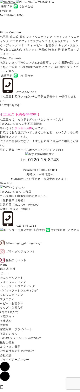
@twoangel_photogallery (23, 243)
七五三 (4, 36)
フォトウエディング (39, 36)
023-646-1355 (14, 15)
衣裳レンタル (8, 62)
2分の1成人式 (13, 49)
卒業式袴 (6, 320)
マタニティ (25, 45)
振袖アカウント (15, 260)
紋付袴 (56, 49)
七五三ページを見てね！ (48, 149)
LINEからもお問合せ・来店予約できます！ (41, 178)
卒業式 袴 (44, 49)
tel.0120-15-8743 (40, 159)
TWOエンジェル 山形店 (15, 191)
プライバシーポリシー (14, 359)
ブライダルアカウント (20, 251)
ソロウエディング (11, 294)
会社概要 (60, 67)
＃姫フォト (30, 49)
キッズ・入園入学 (11, 307)
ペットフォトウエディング (17, 286)
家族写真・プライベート (16, 329)
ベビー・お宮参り (45, 45)
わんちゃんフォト (60, 41)
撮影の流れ (68, 62)
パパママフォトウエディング (29, 41)
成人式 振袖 (17, 36)
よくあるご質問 (10, 346)
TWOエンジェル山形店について (39, 62)
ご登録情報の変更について (35, 67)
